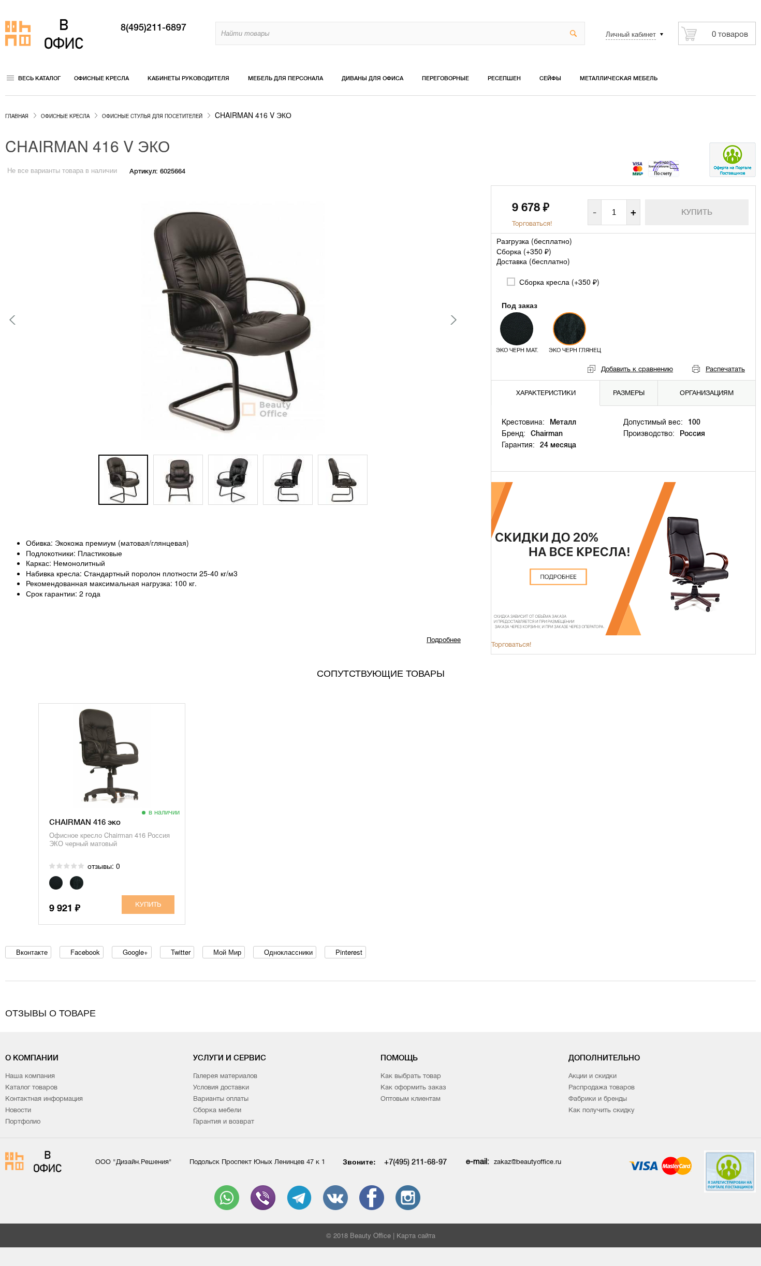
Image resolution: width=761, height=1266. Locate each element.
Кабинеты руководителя (188, 78)
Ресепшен (504, 78)
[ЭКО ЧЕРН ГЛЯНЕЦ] (569, 328)
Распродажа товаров (601, 1087)
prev (13, 320)
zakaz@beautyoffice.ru (527, 1162)
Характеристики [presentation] (546, 393)
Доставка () (533, 261)
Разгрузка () (534, 241)
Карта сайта (416, 1236)
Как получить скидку (601, 1110)
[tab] (546, 392)
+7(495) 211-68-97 (415, 1161)
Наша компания (30, 1076)
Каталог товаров (31, 1087)
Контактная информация (44, 1098)
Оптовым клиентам (410, 1098)
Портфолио (22, 1121)
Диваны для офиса (372, 78)
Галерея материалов (225, 1076)
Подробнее (444, 640)
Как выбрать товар (410, 1076)
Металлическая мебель (618, 78)
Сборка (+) (523, 251)
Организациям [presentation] (707, 393)
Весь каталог (39, 78)
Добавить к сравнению (637, 369)
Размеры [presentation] (629, 393)
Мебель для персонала (285, 78)
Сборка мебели (217, 1110)
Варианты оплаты (220, 1098)
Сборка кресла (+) (558, 282)
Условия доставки (221, 1087)
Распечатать (725, 369)
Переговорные (445, 78)
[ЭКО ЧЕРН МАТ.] (516, 328)
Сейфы (550, 78)
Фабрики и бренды (597, 1098)
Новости (18, 1110)
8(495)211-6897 (153, 27)
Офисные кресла (101, 78)
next (453, 320)
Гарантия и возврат (223, 1121)
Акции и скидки (592, 1076)
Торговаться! (532, 223)
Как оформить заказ (413, 1087)
